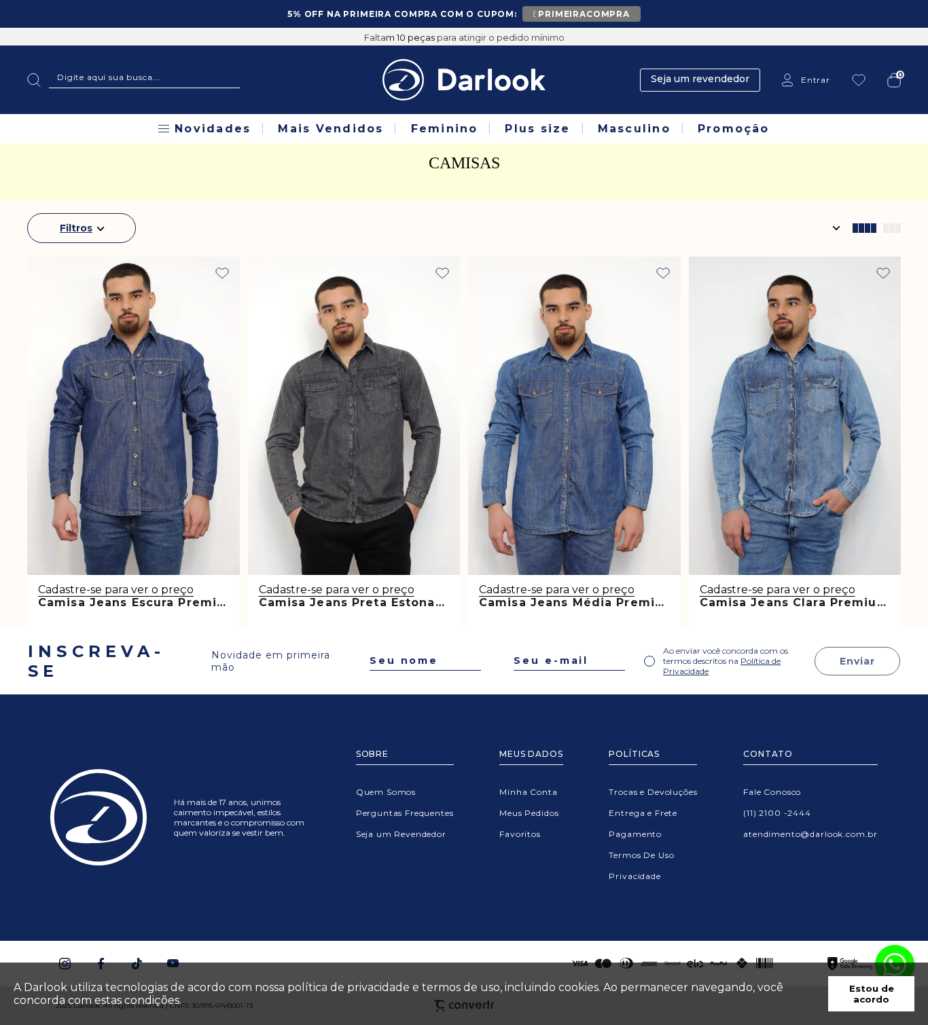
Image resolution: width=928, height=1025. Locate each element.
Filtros (76, 228)
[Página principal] (463, 79)
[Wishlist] (858, 80)
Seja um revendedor (700, 79)
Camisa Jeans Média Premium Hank (595, 602)
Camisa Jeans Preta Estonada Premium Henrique (419, 602)
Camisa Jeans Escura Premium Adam (158, 602)
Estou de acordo (871, 994)
